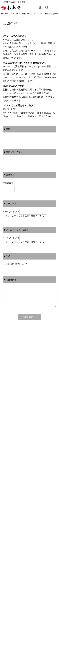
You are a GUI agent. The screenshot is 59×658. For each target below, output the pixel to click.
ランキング (38, 14)
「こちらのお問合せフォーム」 (16, 93)
